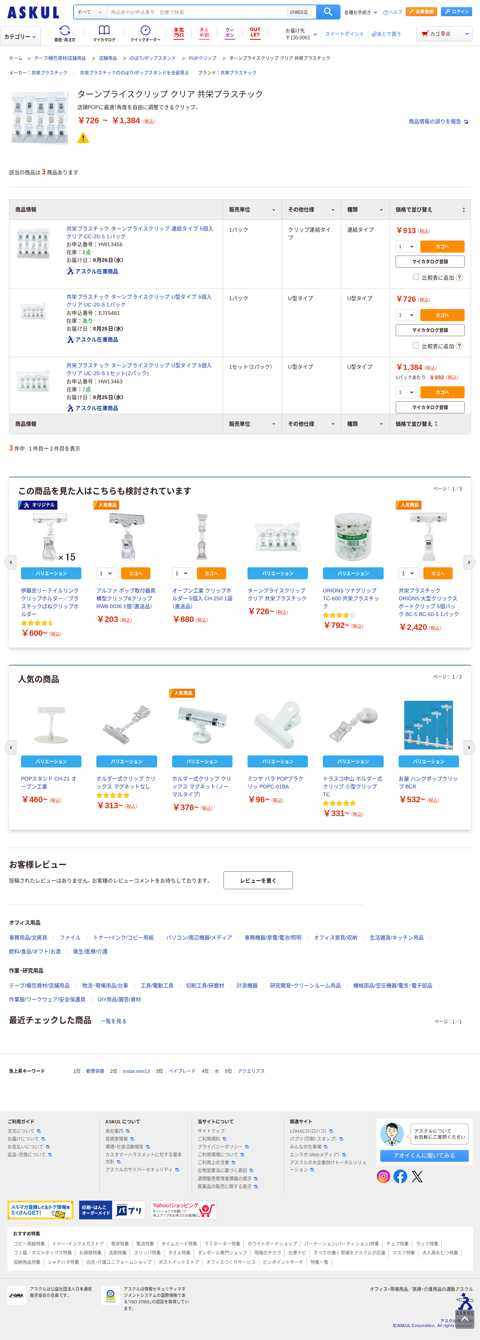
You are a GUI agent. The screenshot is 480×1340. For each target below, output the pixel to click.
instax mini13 (136, 1071)
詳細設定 (299, 12)
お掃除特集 (90, 1253)
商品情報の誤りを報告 (436, 121)
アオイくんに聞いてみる (424, 1155)
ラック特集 (427, 1244)
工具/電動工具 (157, 986)
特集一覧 (319, 1262)
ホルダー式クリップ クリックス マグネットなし (126, 783)
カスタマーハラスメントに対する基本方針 (143, 1158)
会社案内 (114, 1131)
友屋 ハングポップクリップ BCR (428, 783)
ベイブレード (182, 1071)
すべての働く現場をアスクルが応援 (350, 1253)
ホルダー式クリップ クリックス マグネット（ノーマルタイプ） (201, 786)
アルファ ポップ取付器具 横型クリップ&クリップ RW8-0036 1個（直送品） (126, 598)
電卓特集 (120, 1244)
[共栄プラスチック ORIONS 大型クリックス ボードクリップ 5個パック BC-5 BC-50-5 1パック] (429, 537)
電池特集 (145, 1244)
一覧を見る (113, 1021)
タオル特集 (179, 1253)
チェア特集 (397, 1244)
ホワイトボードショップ (272, 1244)
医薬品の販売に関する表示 (225, 1186)
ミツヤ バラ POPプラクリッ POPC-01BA (275, 783)
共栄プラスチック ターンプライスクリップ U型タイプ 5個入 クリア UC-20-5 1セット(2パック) (139, 369)
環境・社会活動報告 (124, 1147)
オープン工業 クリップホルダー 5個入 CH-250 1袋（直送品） (202, 598)
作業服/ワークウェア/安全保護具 (47, 999)
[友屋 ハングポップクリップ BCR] (429, 725)
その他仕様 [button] (301, 424)
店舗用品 (108, 58)
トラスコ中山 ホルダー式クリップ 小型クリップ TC (352, 786)
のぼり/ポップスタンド (153, 58)
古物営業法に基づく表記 (222, 1170)
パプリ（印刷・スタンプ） (313, 1139)
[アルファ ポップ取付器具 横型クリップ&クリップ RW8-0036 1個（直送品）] (126, 537)
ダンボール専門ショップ (222, 1253)
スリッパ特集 (147, 1253)
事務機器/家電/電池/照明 (273, 938)
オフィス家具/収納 (335, 938)
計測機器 (247, 986)
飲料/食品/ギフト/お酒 (35, 951)
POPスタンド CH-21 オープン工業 (48, 783)
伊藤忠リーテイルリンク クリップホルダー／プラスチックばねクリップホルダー (51, 602)
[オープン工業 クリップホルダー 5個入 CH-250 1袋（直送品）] (202, 537)
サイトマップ (211, 1131)
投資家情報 (116, 1139)
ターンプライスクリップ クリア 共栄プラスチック (277, 594)
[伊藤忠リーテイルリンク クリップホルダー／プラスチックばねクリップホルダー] (51, 537)
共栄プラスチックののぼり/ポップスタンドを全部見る (134, 73)
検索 (328, 11)
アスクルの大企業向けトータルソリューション (328, 1166)
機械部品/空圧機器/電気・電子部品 (392, 986)
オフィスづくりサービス (231, 1262)
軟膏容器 (95, 1071)
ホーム (15, 58)
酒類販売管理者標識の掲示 (225, 1178)
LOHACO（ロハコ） (308, 1131)
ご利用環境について (218, 1155)
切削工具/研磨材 (205, 986)
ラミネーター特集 (222, 1244)
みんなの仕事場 (305, 1147)
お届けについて (23, 1139)
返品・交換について (27, 1155)
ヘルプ (395, 12)
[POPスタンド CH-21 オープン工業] (51, 725)
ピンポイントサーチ (283, 1262)
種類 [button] (352, 424)
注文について (21, 1131)
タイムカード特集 (179, 1244)
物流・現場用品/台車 (105, 986)
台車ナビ (297, 1253)
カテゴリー (17, 37)
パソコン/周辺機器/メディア (199, 938)
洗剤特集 (118, 1253)
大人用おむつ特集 (440, 1253)
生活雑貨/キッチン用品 (397, 938)
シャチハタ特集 (63, 1262)
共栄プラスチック (50, 73)
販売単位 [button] (239, 424)
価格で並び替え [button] (414, 424)
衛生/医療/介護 (90, 951)
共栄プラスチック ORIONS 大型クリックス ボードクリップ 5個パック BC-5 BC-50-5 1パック (429, 602)
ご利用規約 (209, 1139)
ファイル (70, 938)
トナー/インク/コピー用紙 (123, 938)
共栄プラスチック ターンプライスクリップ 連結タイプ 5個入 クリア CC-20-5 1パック (139, 232)
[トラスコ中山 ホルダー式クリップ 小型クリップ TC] (353, 725)
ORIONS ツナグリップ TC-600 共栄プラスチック (351, 598)
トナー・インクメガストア (78, 1244)
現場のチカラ (267, 1253)
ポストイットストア (179, 1262)
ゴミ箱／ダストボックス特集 (43, 1253)
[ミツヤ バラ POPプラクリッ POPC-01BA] (277, 725)
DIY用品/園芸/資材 (119, 999)
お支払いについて (26, 1147)
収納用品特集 (27, 1262)
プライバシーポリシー (220, 1147)
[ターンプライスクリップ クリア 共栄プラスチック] (277, 537)
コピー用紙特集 (29, 1244)
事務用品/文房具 (28, 938)
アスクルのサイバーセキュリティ (139, 1169)
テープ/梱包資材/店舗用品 (60, 58)
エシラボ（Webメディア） (315, 1155)
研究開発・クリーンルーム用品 (305, 986)
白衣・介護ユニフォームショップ (119, 1262)
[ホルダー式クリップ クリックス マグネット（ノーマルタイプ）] (202, 725)
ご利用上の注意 (213, 1162)
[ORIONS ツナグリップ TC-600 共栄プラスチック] (353, 537)
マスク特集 (404, 1253)
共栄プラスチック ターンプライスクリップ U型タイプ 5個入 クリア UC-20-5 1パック (139, 301)
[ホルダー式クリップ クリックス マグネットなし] (126, 725)
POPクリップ (202, 58)
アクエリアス (251, 1071)
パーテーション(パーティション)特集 (341, 1244)
